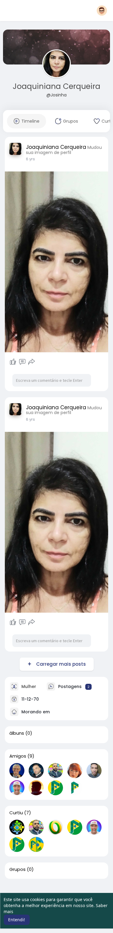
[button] (102, 10)
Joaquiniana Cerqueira (56, 86)
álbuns (16, 733)
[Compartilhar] (32, 362)
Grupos (17, 869)
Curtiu (16, 812)
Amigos (17, 756)
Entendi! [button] (16, 919)
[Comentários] (22, 362)
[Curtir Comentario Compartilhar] (22, 362)
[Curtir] (13, 362)
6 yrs (30, 159)
